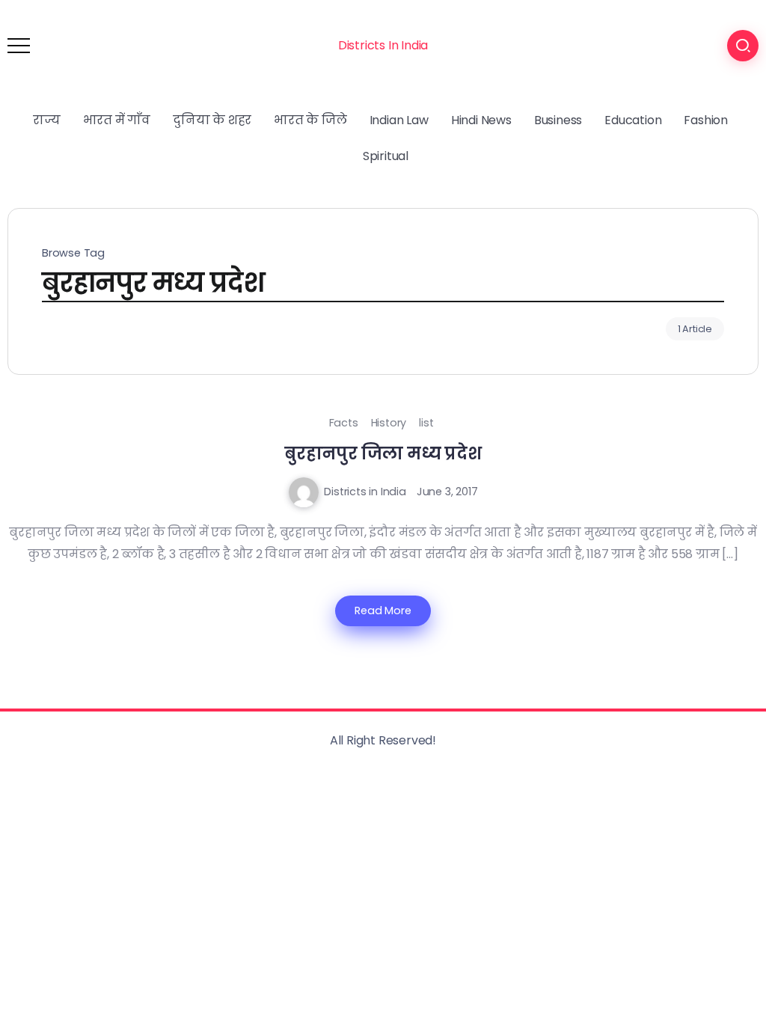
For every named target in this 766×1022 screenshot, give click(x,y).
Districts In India (383, 45)
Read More (383, 610)
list (426, 422)
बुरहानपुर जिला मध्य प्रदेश (383, 453)
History (389, 422)
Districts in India (364, 491)
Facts (343, 422)
